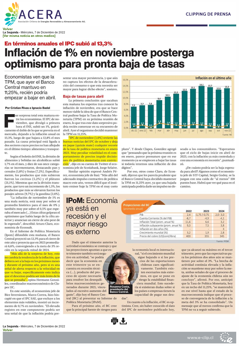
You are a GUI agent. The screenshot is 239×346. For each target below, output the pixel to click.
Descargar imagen (123, 321)
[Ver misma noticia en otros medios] (29, 36)
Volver (8, 29)
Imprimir (114, 321)
